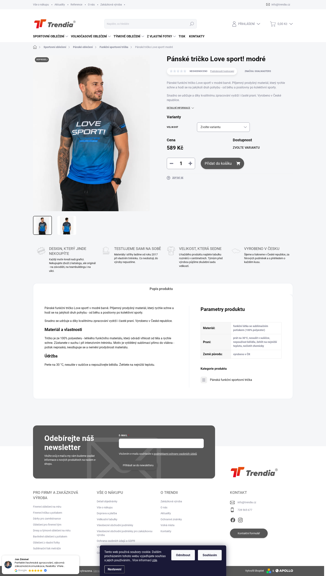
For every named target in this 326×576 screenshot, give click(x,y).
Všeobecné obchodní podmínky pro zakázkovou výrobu (124, 533)
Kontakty (166, 531)
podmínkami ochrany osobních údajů (175, 453)
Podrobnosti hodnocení (222, 71)
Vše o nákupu (41, 4)
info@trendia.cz (247, 502)
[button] (79, 556)
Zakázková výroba (111, 4)
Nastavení (114, 569)
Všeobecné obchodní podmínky (115, 525)
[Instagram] (240, 519)
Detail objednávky (107, 501)
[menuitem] (51, 36)
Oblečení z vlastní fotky (46, 542)
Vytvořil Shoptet (254, 570)
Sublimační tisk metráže (47, 548)
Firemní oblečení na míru (47, 506)
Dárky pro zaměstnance (47, 518)
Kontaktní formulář (249, 533)
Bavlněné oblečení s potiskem (50, 536)
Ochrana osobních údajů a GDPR (116, 540)
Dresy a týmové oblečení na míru (52, 530)
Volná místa (168, 525)
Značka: (258, 71)
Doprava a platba (107, 513)
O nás (91, 4)
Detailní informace (178, 108)
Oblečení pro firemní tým (47, 524)
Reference (76, 4)
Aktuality (60, 4)
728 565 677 (245, 509)
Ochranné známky (171, 519)
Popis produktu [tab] (161, 289)
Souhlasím (210, 555)
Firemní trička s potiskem (47, 512)
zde (154, 560)
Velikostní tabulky (107, 519)
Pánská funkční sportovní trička (231, 380)
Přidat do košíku (218, 163)
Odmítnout (183, 555)
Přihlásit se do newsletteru (138, 465)
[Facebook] (233, 519)
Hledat (192, 23)
